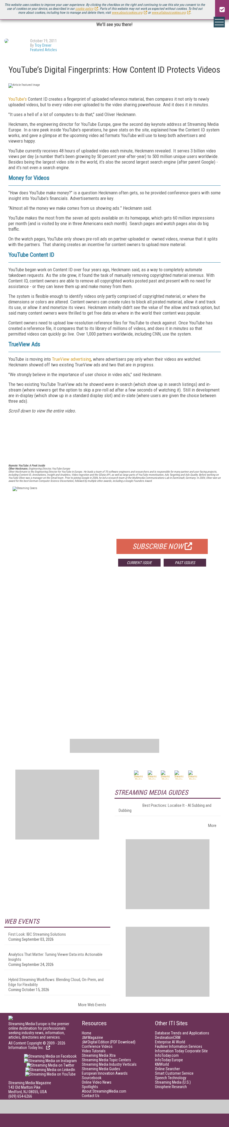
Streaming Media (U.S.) (173, 1082)
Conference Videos (97, 1046)
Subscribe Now (157, 546)
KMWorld (162, 1064)
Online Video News (96, 1082)
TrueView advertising (71, 359)
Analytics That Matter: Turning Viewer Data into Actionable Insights (55, 957)
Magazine (92, 1037)
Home (86, 1033)
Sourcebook (91, 1078)
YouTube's (17, 99)
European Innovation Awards (105, 1073)
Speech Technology (170, 1078)
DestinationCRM (167, 1037)
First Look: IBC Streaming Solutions (37, 934)
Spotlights (90, 1086)
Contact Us (90, 1095)
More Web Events (92, 1004)
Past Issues (185, 562)
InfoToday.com (167, 1055)
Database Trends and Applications (182, 1033)
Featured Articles (43, 50)
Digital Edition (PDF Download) (108, 1042)
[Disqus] (114, 653)
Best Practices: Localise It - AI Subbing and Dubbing (165, 808)
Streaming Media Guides (101, 1069)
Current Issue (139, 562)
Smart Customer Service (174, 1073)
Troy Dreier (43, 45)
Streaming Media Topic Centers (106, 1060)
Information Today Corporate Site (181, 1051)
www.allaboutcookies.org (169, 13)
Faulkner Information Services (178, 1046)
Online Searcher (167, 1069)
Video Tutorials (94, 1051)
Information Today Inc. (26, 1047)
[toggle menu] (219, 22)
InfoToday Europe (169, 1060)
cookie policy (84, 9)
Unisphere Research (171, 1086)
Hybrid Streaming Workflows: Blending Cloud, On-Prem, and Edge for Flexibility (56, 982)
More (212, 825)
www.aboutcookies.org (127, 13)
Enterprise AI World (170, 1042)
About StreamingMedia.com (104, 1091)
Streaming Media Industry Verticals (109, 1064)
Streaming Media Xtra (99, 1055)
